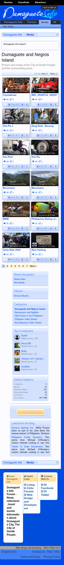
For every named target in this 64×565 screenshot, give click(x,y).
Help (49, 551)
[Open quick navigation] (57, 35)
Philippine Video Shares (26, 319)
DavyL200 (43, 120)
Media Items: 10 (29, 369)
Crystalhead (15, 88)
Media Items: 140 (29, 338)
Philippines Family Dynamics (26, 437)
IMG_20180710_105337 (44, 95)
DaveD (42, 243)
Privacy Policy (51, 556)
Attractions (40, 2)
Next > (33, 266)
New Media (19, 282)
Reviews (8, 2)
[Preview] (27, 104)
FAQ (56, 551)
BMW (6, 219)
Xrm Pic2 (8, 157)
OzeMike (43, 88)
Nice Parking (39, 250)
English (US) (9, 551)
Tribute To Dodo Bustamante (27, 446)
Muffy (24, 351)
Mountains (9, 188)
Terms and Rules (30, 556)
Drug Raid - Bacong (43, 126)
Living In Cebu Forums (29, 488)
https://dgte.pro (51, 547)
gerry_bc (14, 120)
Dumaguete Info (13, 22)
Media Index (20, 279)
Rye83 (13, 181)
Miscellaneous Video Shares (28, 322)
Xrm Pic (36, 157)
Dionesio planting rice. (22, 428)
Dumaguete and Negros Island (21, 91)
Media (44, 22)
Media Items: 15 (29, 361)
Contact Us (38, 551)
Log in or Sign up (49, 7)
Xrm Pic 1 (8, 126)
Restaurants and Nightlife (27, 312)
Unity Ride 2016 (12, 250)
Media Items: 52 (29, 346)
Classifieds (23, 2)
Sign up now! (30, 412)
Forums (31, 22)
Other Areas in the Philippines (29, 315)
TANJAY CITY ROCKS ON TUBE (34, 359)
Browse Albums (21, 296)
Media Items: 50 (29, 354)
